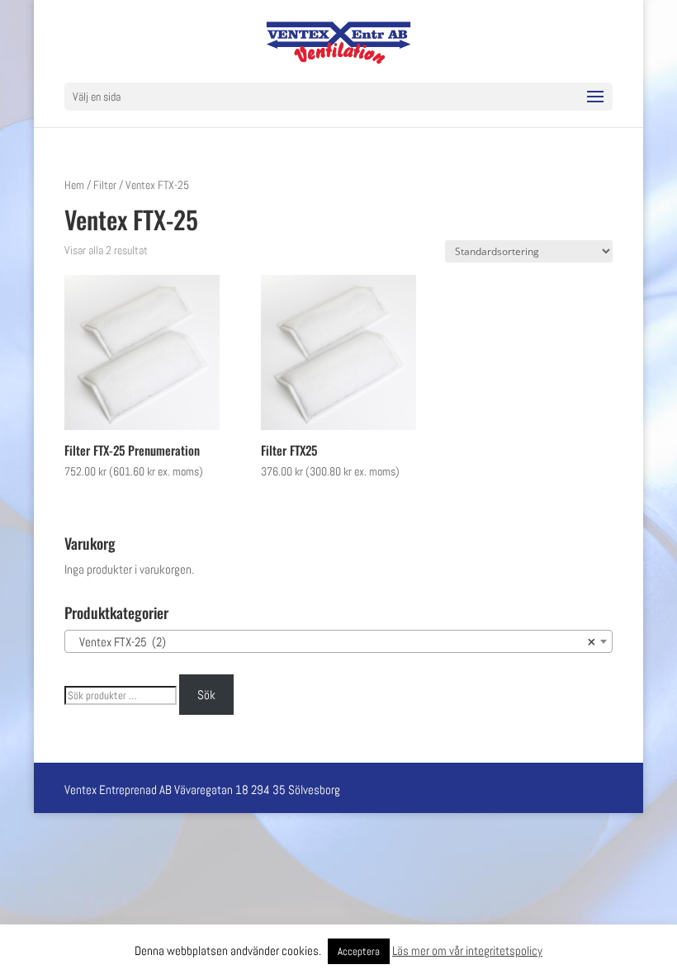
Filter (104, 184)
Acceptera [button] (359, 951)
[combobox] (338, 641)
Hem (74, 184)
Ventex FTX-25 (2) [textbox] (333, 642)
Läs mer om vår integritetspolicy (467, 950)
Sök (206, 694)
